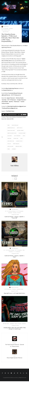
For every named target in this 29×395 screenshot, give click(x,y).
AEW (8, 125)
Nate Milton (6, 26)
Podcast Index (5, 103)
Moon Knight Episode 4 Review (14, 356)
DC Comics (10, 135)
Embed (24, 117)
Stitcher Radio (19, 98)
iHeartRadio (5, 101)
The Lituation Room (5, 29)
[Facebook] (2, 373)
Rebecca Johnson (14, 287)
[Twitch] (17, 373)
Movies (19, 323)
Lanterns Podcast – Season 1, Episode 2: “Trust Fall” (15, 217)
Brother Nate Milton (12, 133)
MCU (22, 138)
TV (14, 251)
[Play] (3, 114)
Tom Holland (10, 146)
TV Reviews (17, 251)
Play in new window (11, 117)
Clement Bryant (22, 133)
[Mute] (21, 114)
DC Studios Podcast (11, 211)
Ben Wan (7, 323)
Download (19, 117)
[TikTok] (14, 373)
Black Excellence (11, 130)
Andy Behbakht (14, 209)
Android (9, 119)
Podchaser (16, 101)
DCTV (24, 135)
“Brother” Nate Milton (14, 52)
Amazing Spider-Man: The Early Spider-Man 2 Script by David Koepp (14, 328)
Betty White (20, 127)
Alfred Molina (15, 125)
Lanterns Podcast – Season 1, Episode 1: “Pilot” (14, 256)
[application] (14, 114)
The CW (9, 143)
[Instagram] (8, 373)
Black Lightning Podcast (12, 88)
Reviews (19, 212)
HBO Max (9, 138)
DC (6, 211)
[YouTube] (11, 373)
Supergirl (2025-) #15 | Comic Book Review (14, 293)
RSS (12, 119)
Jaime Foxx (16, 138)
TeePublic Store (10, 111)
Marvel (16, 323)
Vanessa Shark (9, 54)
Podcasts (15, 212)
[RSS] (20, 373)
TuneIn (22, 101)
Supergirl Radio (20, 289)
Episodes (11, 28)
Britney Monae (5, 52)
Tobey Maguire (16, 143)
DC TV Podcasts (4, 28)
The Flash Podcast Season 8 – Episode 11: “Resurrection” (14, 344)
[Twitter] (5, 373)
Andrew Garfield (11, 127)
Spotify (11, 101)
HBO (23, 250)
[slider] (25, 114)
